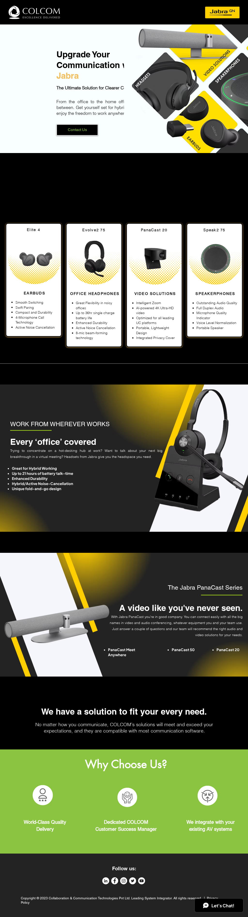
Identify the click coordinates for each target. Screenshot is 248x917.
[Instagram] (123, 880)
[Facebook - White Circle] (114, 880)
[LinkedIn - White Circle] (105, 880)
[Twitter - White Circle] (132, 880)
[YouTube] (141, 880)
